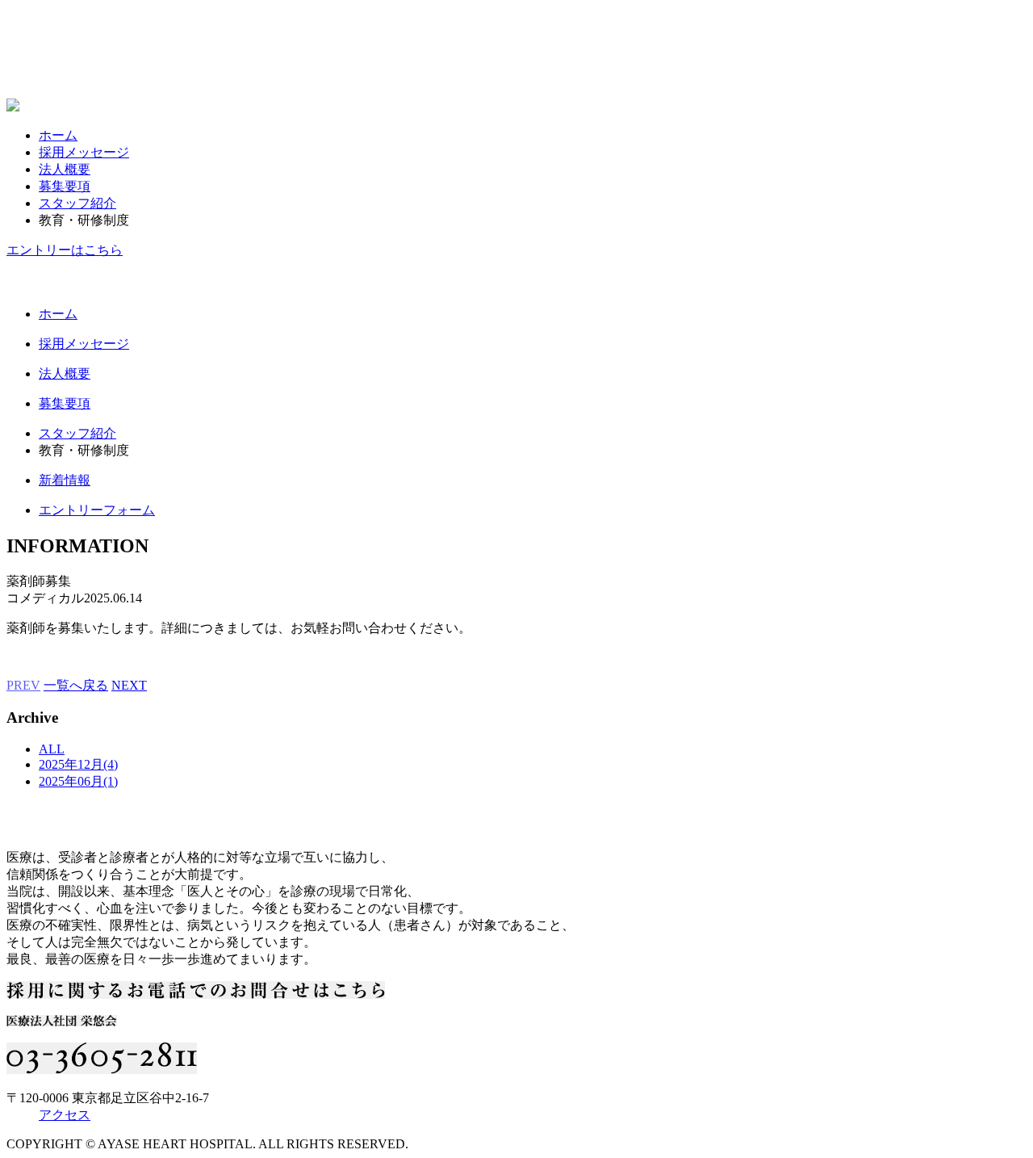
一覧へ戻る (76, 685)
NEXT (129, 685)
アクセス (64, 1115)
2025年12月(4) (78, 764)
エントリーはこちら (64, 250)
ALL (52, 749)
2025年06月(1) (78, 781)
